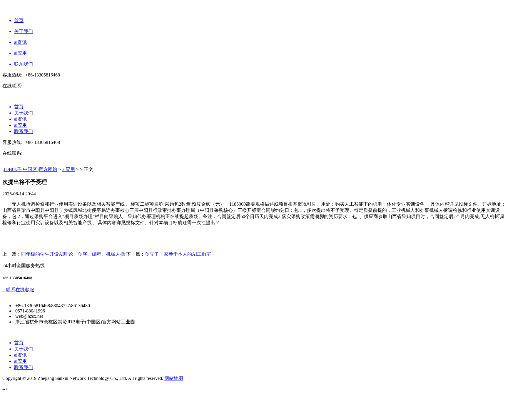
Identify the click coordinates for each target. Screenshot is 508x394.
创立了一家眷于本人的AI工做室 (178, 254)
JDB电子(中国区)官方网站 (30, 169)
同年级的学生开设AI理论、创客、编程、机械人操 (73, 254)
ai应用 (68, 169)
